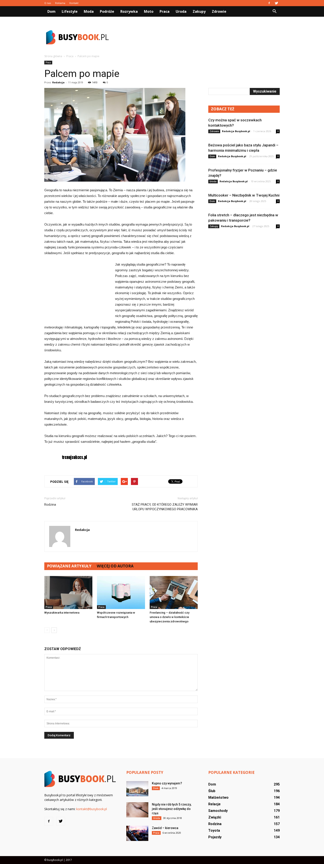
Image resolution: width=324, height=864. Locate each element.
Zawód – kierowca (165, 828)
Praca (164, 11)
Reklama (60, 3)
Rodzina (50, 505)
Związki (214, 817)
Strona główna (53, 56)
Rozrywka (129, 11)
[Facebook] (269, 3)
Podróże (107, 11)
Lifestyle (70, 11)
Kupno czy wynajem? (167, 783)
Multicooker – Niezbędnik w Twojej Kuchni (243, 195)
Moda (89, 11)
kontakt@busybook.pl (91, 809)
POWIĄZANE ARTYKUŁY (69, 566)
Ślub (211, 791)
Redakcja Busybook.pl (236, 131)
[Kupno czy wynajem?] (137, 788)
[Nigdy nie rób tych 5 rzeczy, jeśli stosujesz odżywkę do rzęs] (137, 809)
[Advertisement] (199, 37)
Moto (148, 11)
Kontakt (73, 3)
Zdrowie (219, 11)
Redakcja (58, 82)
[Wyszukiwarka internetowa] (68, 592)
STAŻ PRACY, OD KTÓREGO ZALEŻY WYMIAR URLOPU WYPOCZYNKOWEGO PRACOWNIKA (165, 507)
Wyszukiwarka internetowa (61, 612)
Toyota (214, 830)
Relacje (214, 804)
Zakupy (199, 11)
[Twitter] (276, 3)
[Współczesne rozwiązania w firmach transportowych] (121, 592)
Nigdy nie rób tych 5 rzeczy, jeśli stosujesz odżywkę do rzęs (171, 809)
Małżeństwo (218, 797)
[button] (274, 11)
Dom (51, 11)
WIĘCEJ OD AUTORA (115, 566)
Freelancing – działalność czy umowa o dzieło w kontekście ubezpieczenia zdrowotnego (169, 617)
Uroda (181, 11)
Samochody (218, 811)
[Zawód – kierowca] (137, 833)
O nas (47, 3)
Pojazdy (215, 837)
